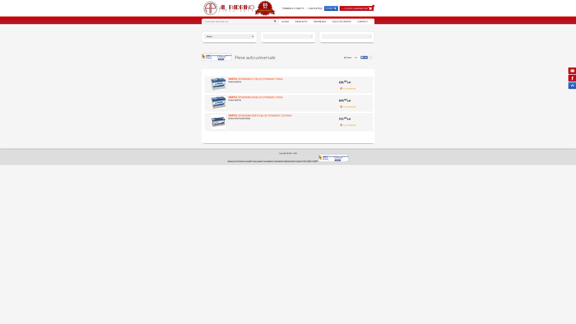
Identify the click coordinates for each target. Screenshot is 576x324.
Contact (362, 21)
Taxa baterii (279, 161)
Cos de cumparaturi (356, 8)
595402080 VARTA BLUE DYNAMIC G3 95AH (260, 115)
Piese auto (301, 21)
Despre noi (320, 21)
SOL (304, 161)
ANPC (309, 161)
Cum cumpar (257, 161)
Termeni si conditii (293, 8)
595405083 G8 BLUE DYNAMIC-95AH (255, 97)
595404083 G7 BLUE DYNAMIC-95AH (255, 79)
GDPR (315, 161)
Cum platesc (315, 8)
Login (329, 8)
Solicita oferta (341, 21)
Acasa (285, 21)
